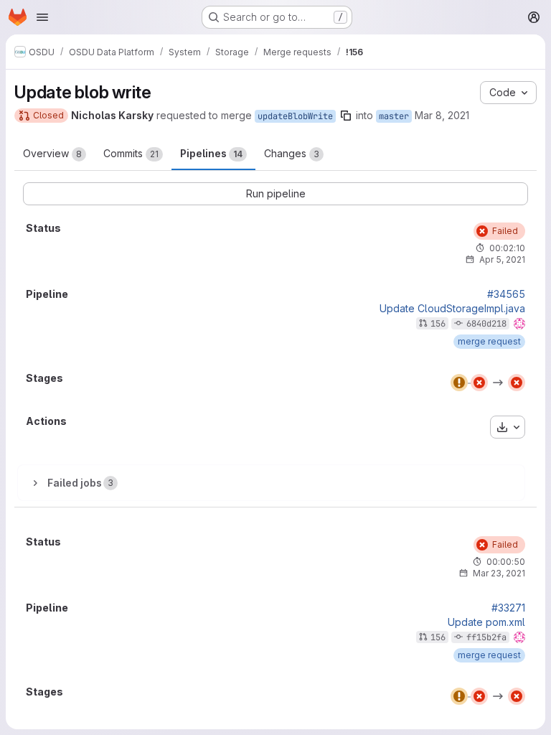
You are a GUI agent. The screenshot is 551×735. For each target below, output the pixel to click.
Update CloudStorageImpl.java (452, 308)
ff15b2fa (486, 637)
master (394, 116)
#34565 (506, 294)
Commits (131, 153)
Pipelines (211, 153)
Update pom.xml (486, 622)
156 (438, 323)
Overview (52, 153)
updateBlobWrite (295, 116)
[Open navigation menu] (42, 17)
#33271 (508, 608)
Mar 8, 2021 (442, 115)
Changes (291, 153)
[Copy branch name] (345, 115)
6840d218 (486, 323)
